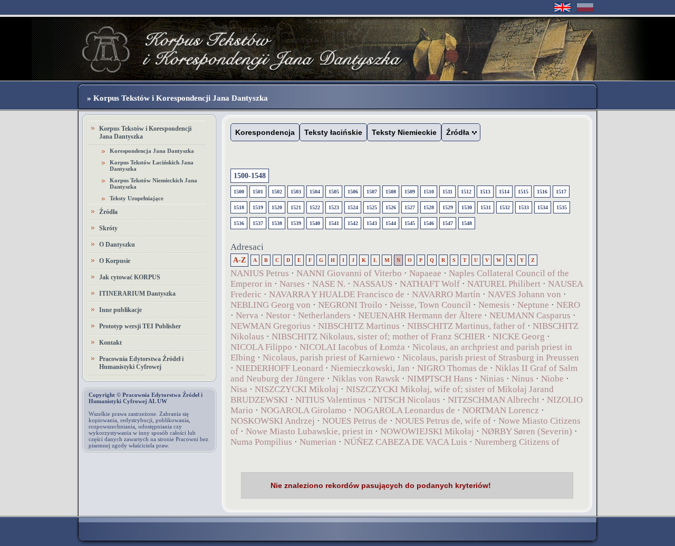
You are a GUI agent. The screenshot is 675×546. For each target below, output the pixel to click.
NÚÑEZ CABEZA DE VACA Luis (405, 442)
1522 (315, 207)
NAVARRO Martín (446, 294)
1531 (485, 207)
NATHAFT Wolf (430, 284)
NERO (568, 305)
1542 (353, 223)
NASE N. (328, 284)
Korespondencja (265, 132)
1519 (258, 207)
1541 (334, 223)
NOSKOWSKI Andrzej (272, 421)
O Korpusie (114, 261)
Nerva (247, 315)
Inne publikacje (120, 310)
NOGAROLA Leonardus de (404, 410)
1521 (296, 207)
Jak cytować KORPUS (129, 277)
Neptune (533, 305)
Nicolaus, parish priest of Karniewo (329, 358)
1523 (334, 207)
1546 (428, 223)
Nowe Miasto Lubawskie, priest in (309, 431)
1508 (390, 191)
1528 (428, 207)
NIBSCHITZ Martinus (359, 326)
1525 (372, 207)
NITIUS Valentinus (330, 400)
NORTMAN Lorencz (500, 410)
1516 (542, 191)
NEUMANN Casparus (530, 315)
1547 (447, 223)
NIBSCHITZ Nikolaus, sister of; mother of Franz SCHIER (378, 336)
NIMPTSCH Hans (439, 379)
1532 (504, 207)
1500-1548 (250, 176)
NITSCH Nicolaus (406, 400)
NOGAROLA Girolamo (303, 410)
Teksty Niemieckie (404, 132)
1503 (296, 191)
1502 (277, 191)
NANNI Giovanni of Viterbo (349, 273)
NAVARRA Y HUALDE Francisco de (336, 294)
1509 (409, 191)
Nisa (238, 389)
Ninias (492, 379)
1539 (296, 223)
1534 (542, 207)
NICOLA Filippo (261, 347)
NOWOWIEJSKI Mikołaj (427, 431)
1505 (334, 191)
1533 (523, 207)
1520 (277, 207)
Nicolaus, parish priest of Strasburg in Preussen (490, 358)
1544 (390, 223)
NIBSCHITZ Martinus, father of (466, 326)
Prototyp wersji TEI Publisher (140, 326)
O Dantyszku (117, 244)
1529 (447, 207)
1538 (277, 223)
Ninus (523, 379)
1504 (315, 191)
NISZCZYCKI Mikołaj (297, 389)
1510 (428, 191)
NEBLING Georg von (270, 305)
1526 (390, 207)
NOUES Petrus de (355, 421)
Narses (292, 284)
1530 (466, 207)
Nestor (278, 315)
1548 (466, 223)
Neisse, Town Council (430, 305)
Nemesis (494, 305)
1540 (315, 223)
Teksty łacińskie (333, 132)
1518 (239, 207)
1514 (504, 191)
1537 (258, 223)
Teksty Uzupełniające (136, 198)
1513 (485, 191)
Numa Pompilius (261, 442)
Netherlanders (324, 315)
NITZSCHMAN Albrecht (493, 400)
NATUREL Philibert (504, 284)
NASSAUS (372, 284)
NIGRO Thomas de (452, 368)
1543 (372, 223)
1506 (353, 191)
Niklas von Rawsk (366, 379)
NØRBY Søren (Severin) (527, 431)
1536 (239, 223)
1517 (561, 191)
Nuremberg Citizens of (517, 442)
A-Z (239, 260)
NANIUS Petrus (259, 273)
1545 (409, 223)
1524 (353, 207)
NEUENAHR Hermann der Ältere (420, 315)
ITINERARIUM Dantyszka (137, 293)
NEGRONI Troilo (350, 305)
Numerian (318, 442)
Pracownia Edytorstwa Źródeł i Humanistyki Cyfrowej (141, 362)
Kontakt (110, 342)
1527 (409, 207)
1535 (561, 207)
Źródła (108, 212)
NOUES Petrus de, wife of (443, 421)
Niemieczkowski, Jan (370, 368)
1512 (466, 191)
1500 (239, 191)
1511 (447, 191)
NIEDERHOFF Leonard (279, 368)
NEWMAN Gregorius (270, 326)
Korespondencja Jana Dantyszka (152, 151)
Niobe (552, 379)
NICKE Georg (519, 336)
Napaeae (425, 273)
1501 (258, 191)
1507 (372, 191)
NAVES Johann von (524, 294)
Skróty (108, 228)
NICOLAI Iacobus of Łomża (352, 347)
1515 (523, 191)
